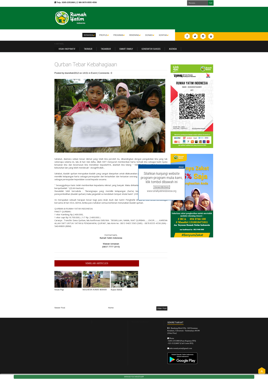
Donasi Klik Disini (161, 187)
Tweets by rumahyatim (139, 322)
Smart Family (126, 49)
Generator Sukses (151, 49)
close (181, 167)
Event (94, 73)
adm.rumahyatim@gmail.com (181, 348)
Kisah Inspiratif (67, 49)
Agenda (173, 49)
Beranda (88, 35)
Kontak (163, 35)
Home (111, 307)
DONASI (149, 35)
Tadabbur (106, 49)
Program (118, 35)
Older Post (162, 308)
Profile (103, 35)
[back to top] (261, 371)
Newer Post (59, 307)
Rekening (134, 35)
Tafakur (88, 49)
